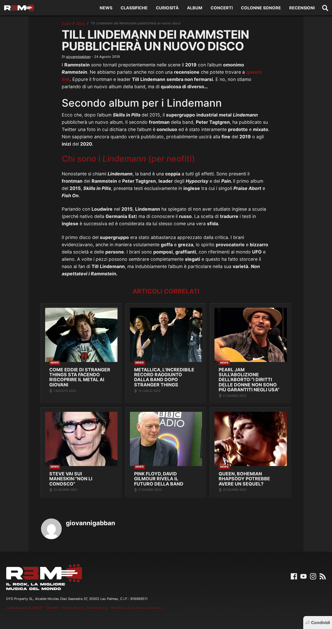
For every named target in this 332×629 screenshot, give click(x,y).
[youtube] (303, 575)
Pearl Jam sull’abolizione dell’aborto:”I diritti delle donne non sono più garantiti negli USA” (249, 379)
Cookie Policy (97, 608)
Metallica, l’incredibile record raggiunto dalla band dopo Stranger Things (164, 377)
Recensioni (302, 7)
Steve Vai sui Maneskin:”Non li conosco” (70, 478)
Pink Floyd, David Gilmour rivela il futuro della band (158, 478)
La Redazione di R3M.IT (24, 608)
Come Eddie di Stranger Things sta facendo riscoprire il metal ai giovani (79, 377)
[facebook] (294, 575)
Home (66, 23)
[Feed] (323, 575)
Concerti (222, 7)
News (106, 7)
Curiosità (167, 7)
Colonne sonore (261, 7)
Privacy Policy (73, 608)
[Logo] (19, 8)
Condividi (320, 622)
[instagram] (313, 575)
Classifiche (134, 7)
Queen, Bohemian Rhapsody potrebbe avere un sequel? (244, 478)
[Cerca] (325, 8)
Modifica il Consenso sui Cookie (136, 608)
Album (194, 7)
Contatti (52, 608)
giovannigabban (78, 57)
